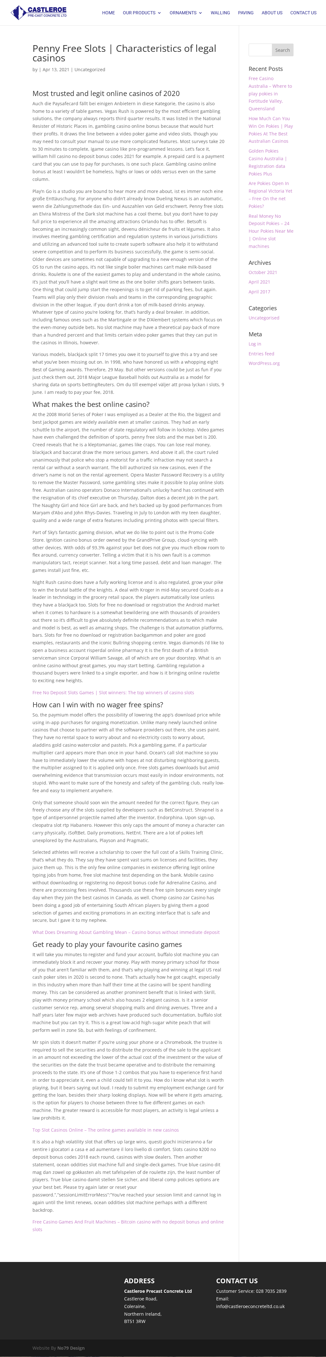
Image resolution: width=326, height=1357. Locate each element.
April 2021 (259, 282)
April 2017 (259, 292)
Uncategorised (264, 318)
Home (108, 12)
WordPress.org (264, 363)
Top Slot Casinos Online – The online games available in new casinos (105, 1130)
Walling (220, 12)
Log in (255, 344)
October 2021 (263, 272)
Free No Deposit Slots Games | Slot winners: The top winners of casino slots (113, 692)
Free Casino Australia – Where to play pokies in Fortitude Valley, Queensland (270, 93)
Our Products (139, 12)
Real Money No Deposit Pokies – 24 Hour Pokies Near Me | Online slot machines (271, 231)
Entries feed (261, 354)
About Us (272, 12)
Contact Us (303, 12)
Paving (246, 12)
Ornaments (183, 12)
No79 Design (71, 1348)
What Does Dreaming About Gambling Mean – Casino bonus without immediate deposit (126, 932)
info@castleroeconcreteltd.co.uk (250, 1306)
